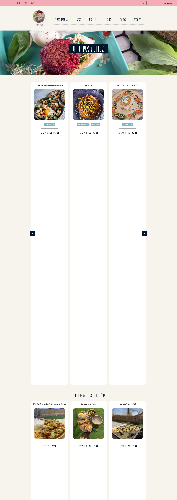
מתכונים (107, 19)
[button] (32, 233)
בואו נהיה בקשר (62, 19)
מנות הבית (134, 125)
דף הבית (137, 19)
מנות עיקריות (56, 125)
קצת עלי (122, 19)
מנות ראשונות (122, 125)
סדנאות (92, 19)
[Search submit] (143, 3)
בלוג (79, 19)
